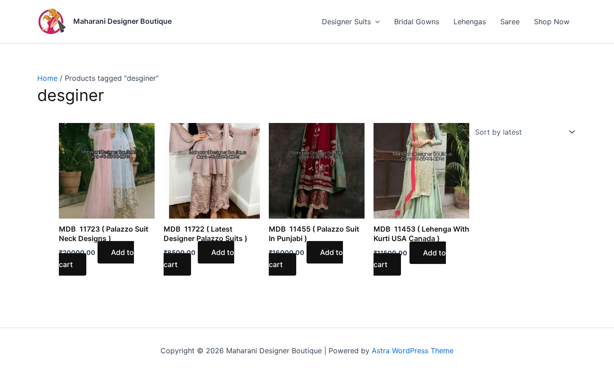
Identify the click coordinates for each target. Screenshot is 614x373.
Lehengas (470, 21)
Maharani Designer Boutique (122, 21)
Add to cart (199, 258)
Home (47, 78)
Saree (510, 21)
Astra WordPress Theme (413, 350)
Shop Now (552, 21)
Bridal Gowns (416, 21)
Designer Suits (346, 21)
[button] (375, 21)
